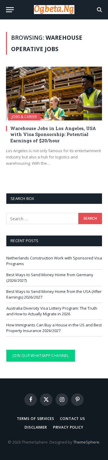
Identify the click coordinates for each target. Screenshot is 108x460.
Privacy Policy (68, 427)
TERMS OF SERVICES (35, 418)
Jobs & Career (24, 116)
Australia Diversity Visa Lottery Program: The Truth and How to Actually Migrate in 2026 (51, 311)
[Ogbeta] (54, 9)
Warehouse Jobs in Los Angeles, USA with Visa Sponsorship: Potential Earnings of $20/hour (53, 134)
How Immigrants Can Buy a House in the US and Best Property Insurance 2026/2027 (54, 328)
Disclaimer (36, 427)
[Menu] (10, 9)
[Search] (99, 9)
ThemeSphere (86, 442)
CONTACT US (72, 418)
